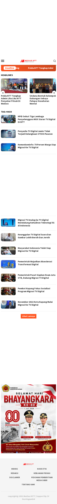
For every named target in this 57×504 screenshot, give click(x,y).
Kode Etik (42, 469)
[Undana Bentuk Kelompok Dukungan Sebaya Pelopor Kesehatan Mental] (43, 85)
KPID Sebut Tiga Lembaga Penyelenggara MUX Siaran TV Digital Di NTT (36, 119)
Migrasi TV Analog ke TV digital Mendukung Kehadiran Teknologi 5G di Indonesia (36, 223)
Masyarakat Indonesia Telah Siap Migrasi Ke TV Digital (34, 249)
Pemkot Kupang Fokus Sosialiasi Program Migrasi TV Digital (34, 290)
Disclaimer (14, 477)
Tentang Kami (28, 484)
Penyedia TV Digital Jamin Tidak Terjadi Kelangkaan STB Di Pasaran (35, 132)
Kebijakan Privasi (42, 473)
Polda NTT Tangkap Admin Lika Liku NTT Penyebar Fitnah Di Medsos (11, 100)
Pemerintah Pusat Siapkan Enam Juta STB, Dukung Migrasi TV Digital (36, 276)
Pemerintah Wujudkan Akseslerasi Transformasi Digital (35, 263)
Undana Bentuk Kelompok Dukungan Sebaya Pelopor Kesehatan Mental (43, 100)
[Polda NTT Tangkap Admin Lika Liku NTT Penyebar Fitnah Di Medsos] (14, 85)
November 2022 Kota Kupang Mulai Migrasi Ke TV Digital (35, 303)
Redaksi (14, 473)
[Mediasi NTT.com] (28, 60)
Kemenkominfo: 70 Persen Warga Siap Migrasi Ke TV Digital (37, 146)
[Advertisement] (28, 28)
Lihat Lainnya (28, 316)
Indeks (14, 469)
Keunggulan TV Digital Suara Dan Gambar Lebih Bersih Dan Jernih (34, 236)
